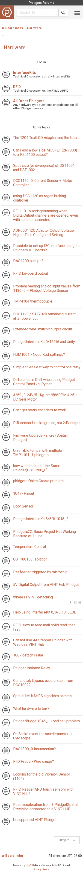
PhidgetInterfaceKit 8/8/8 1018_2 (40, 519)
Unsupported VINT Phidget (34, 820)
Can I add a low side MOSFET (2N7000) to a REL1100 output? (45, 152)
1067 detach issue (28, 655)
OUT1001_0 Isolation (30, 559)
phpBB (29, 865)
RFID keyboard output (30, 273)
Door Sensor (23, 506)
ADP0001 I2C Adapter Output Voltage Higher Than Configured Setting (43, 232)
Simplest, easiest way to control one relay (46, 367)
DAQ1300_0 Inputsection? (34, 749)
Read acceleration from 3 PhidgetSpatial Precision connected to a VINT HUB (45, 806)
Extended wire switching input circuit (42, 329)
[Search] (63, 12)
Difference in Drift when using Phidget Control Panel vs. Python (44, 381)
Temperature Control (29, 547)
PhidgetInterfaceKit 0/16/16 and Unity (44, 342)
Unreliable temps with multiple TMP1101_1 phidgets (37, 452)
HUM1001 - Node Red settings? (39, 354)
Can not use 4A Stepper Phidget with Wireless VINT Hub (42, 642)
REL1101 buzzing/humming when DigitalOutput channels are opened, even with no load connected (45, 215)
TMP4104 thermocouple (32, 301)
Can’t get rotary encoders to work (39, 410)
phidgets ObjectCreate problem (38, 481)
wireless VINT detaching (33, 597)
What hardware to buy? (31, 708)
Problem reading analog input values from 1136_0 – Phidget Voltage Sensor (46, 288)
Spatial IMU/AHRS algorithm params (42, 696)
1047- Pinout (23, 493)
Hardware (14, 47)
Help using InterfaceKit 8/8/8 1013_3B (44, 612)
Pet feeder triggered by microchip (40, 572)
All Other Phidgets (28, 101)
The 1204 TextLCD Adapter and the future (46, 137)
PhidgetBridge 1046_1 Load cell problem (46, 721)
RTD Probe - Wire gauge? (33, 761)
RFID (17, 87)
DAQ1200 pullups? (28, 261)
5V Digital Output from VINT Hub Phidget (46, 584)
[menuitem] (37, 870)
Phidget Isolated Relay (31, 668)
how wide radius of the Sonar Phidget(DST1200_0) (36, 468)
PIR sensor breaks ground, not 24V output (46, 423)
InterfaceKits (24, 72)
